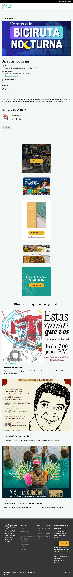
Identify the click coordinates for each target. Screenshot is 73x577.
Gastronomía (24, 531)
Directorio (23, 541)
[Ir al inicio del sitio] (7, 8)
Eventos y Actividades (27, 536)
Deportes (6, 127)
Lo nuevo (23, 549)
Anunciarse (62, 1)
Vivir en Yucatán (25, 539)
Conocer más (36, 285)
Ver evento (36, 161)
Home (4, 18)
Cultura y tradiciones (26, 534)
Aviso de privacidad (43, 533)
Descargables (24, 544)
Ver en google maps (11, 76)
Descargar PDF (36, 233)
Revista (22, 547)
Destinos (23, 529)
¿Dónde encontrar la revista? (36, 237)
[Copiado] (3, 89)
